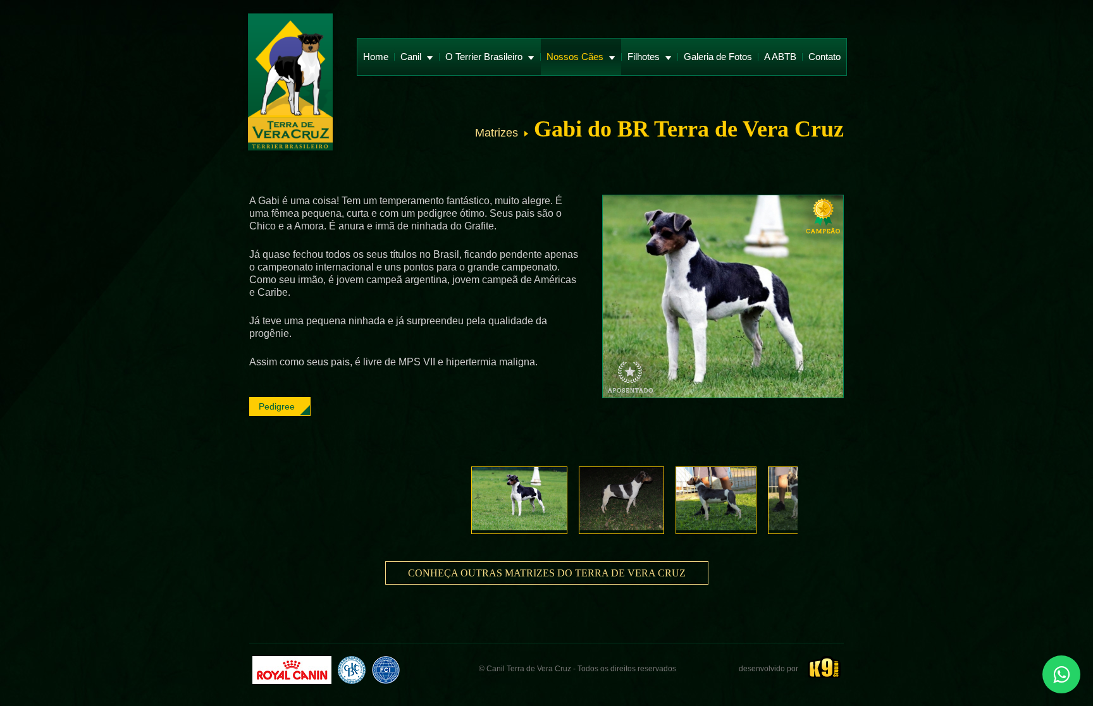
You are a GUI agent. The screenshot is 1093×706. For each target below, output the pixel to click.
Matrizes (496, 132)
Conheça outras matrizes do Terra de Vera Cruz (547, 573)
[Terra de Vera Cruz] (290, 83)
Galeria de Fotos (718, 56)
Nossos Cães (576, 56)
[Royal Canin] (292, 670)
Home (375, 56)
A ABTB (780, 56)
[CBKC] (352, 670)
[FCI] (386, 670)
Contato (824, 56)
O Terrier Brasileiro (485, 56)
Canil (412, 56)
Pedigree (277, 406)
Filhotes (644, 56)
